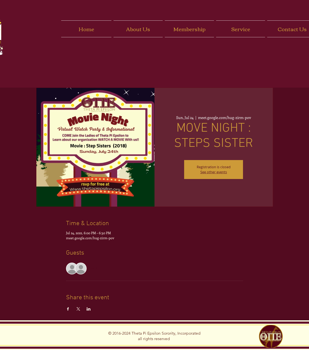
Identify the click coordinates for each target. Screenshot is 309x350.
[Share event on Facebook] (68, 309)
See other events (213, 172)
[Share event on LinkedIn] (89, 309)
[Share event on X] (78, 309)
